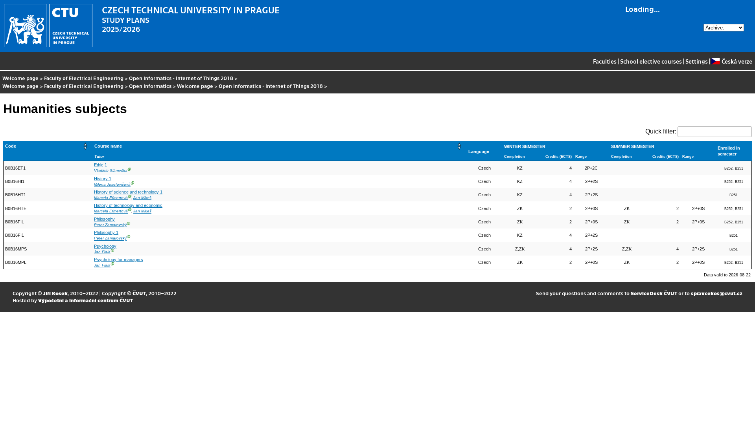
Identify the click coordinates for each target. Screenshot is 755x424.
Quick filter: (660, 131)
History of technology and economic (128, 205)
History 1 (102, 178)
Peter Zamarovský (110, 225)
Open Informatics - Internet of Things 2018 (181, 78)
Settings (696, 61)
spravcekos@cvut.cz (716, 293)
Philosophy (104, 219)
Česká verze (737, 61)
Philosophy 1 (106, 232)
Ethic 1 (100, 165)
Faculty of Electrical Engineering (83, 78)
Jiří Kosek (55, 293)
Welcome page (20, 78)
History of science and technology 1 (128, 192)
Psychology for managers (118, 259)
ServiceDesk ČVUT (654, 293)
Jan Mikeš (142, 198)
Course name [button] (108, 146)
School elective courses (651, 61)
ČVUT (139, 293)
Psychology (105, 246)
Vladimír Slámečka (110, 171)
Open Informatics (150, 86)
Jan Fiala (102, 252)
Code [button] (10, 146)
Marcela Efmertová (111, 198)
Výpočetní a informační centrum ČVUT (85, 300)
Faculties (605, 61)
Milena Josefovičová (112, 184)
